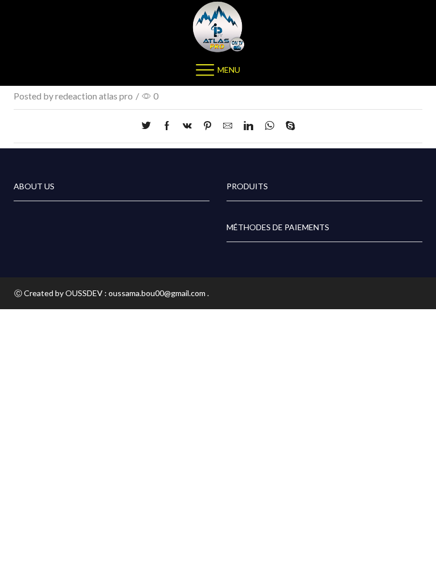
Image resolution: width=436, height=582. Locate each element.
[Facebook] (167, 126)
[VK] (187, 126)
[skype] (287, 126)
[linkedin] (248, 126)
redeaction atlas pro (94, 95)
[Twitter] (149, 126)
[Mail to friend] (227, 126)
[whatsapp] (269, 126)
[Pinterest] (207, 126)
